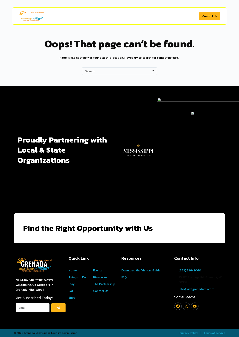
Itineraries (166, 16)
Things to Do (81, 16)
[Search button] (153, 71)
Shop (131, 16)
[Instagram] (186, 306)
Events (149, 16)
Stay (102, 16)
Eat (117, 16)
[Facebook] (178, 306)
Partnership (186, 16)
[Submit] (58, 307)
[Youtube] (194, 306)
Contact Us (209, 16)
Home (63, 16)
